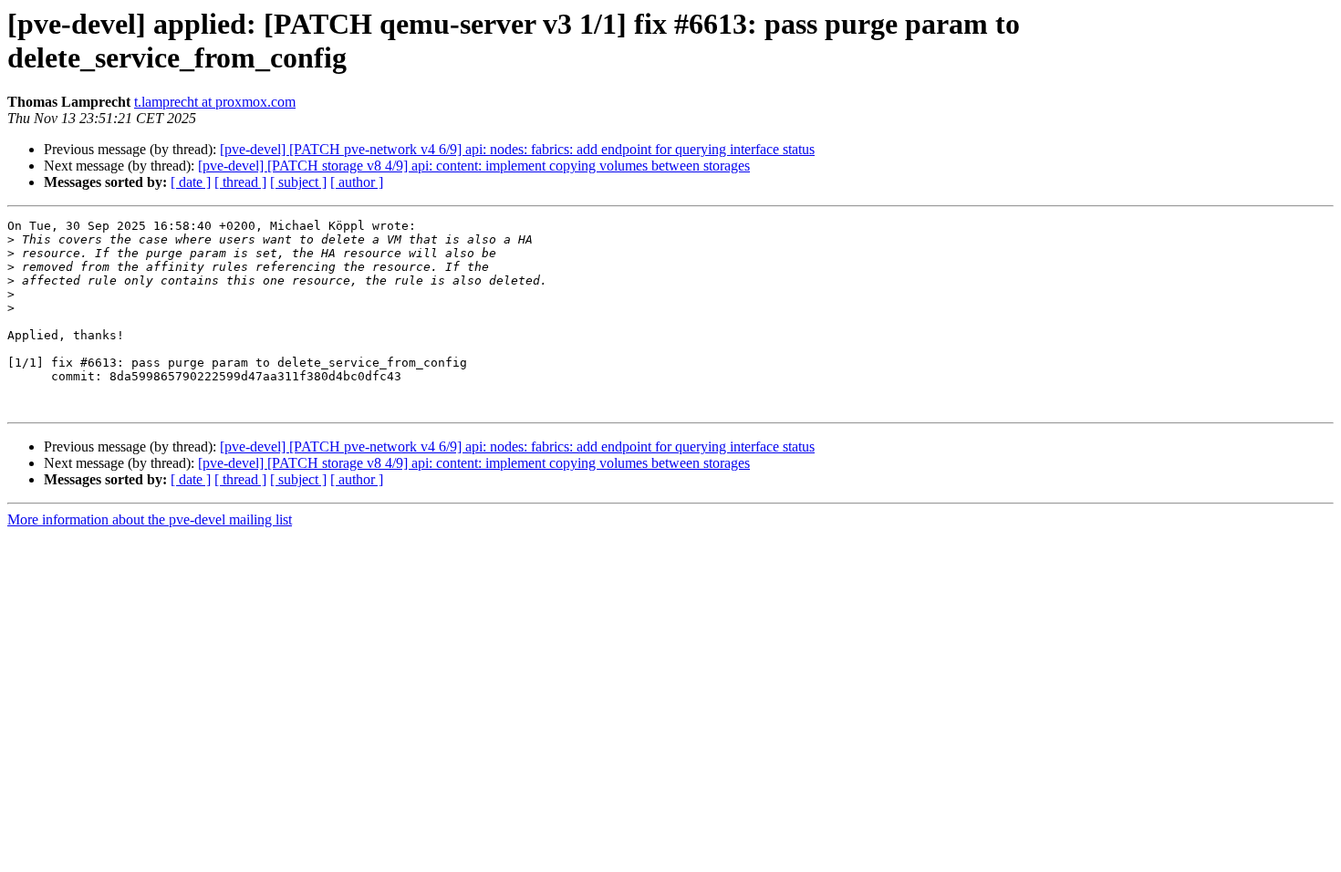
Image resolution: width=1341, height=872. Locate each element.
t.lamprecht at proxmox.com (215, 101)
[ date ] (191, 182)
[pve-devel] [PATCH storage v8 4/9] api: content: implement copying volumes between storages (474, 165)
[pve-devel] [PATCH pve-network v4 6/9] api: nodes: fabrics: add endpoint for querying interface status (517, 149)
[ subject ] (298, 182)
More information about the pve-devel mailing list (149, 519)
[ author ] (356, 182)
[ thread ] (240, 182)
